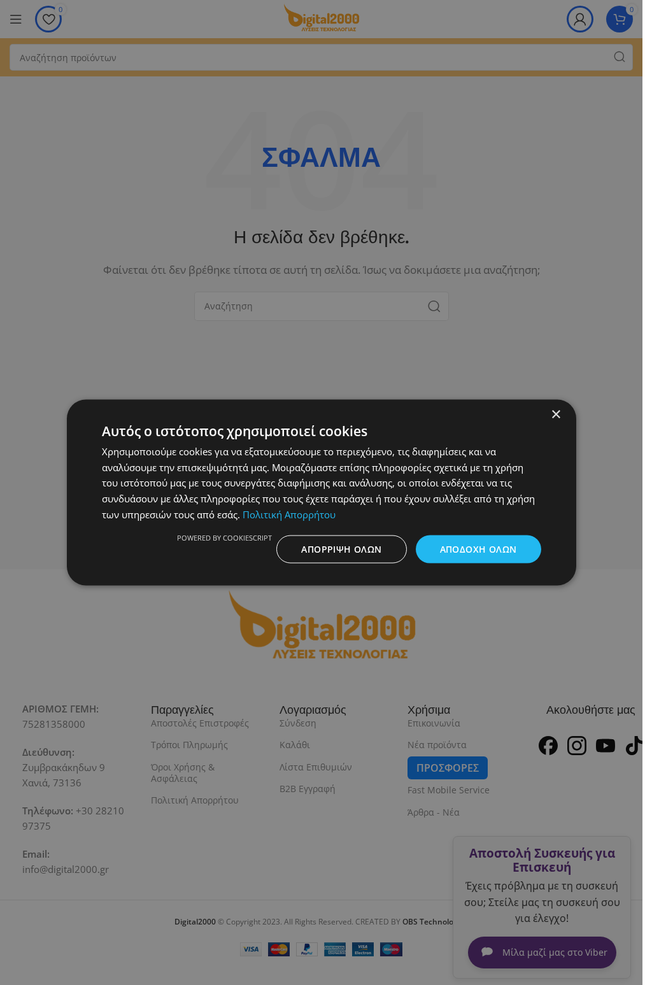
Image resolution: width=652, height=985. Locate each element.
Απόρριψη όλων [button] (341, 548)
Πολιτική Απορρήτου (289, 513)
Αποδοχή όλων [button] (478, 548)
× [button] (555, 414)
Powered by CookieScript (224, 537)
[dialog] (321, 492)
